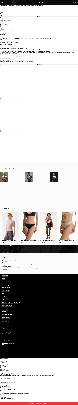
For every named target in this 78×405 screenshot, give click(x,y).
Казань (1, 367)
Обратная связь (6, 317)
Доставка (4, 282)
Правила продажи (7, 287)
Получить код (19, 56)
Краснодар (2, 369)
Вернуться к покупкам (5, 386)
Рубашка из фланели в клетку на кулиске (48, 240)
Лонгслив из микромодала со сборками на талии (10, 240)
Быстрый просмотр (11, 214)
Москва (2, 362)
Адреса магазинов (7, 305)
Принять (36, 5)
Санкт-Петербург (4, 364)
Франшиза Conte (6, 327)
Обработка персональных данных (11, 302)
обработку (11, 38)
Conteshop (4, 298)
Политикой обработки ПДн (43, 38)
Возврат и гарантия (7, 285)
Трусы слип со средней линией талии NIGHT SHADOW (29, 240)
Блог (3, 309)
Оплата (3, 278)
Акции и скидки (6, 290)
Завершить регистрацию (5, 58)
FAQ (3, 294)
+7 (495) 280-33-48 (6, 332)
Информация (5, 310)
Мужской (2, 36)
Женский (2, 34)
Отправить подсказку (5, 383)
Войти (1, 23)
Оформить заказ (14, 373)
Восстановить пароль (5, 42)
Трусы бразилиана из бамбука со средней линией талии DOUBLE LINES (67, 240)
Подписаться (3, 398)
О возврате (4, 269)
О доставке (4, 261)
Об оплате (4, 265)
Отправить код (39, 16)
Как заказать (5, 275)
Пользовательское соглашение (10, 324)
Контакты (4, 328)
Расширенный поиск (7, 314)
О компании (5, 299)
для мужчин (10, 248)
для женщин (5, 248)
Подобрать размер (7, 297)
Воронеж (2, 365)
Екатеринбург (3, 366)
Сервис (3, 274)
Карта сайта (5, 311)
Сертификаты (5, 320)
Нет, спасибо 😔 (10, 398)
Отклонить (40, 5)
